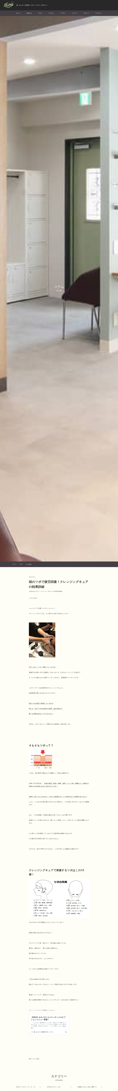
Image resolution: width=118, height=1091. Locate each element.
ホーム (18, 13)
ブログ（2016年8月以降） (55, 591)
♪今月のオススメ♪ (34, 591)
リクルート (98, 13)
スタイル (51, 13)
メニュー (74, 13)
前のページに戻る (34, 1059)
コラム (40, 13)
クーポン (63, 13)
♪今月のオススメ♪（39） (53, 1087)
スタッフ (86, 13)
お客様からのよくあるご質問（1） (87, 1087)
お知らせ (29, 13)
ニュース (43, 591)
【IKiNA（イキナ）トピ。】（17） (26, 1087)
